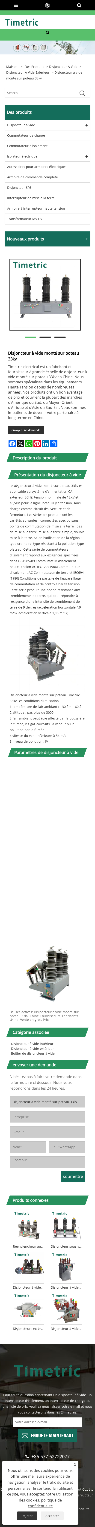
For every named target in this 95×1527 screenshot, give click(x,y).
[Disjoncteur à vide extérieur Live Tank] (66, 1308)
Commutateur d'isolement (27, 146)
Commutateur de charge (26, 135)
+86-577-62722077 (50, 1456)
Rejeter (27, 1516)
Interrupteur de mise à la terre (31, 198)
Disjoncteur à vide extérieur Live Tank (67, 1328)
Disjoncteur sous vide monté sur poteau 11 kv (67, 1246)
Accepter (52, 1516)
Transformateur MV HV (24, 219)
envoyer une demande (26, 430)
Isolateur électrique (22, 156)
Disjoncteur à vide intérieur (32, 1043)
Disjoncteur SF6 (19, 187)
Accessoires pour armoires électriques (36, 166)
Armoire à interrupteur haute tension (36, 208)
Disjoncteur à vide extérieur (28, 72)
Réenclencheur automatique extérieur (29, 1246)
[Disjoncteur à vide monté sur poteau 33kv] (45, 295)
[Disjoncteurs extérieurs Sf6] (28, 1308)
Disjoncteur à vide (63, 66)
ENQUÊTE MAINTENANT (52, 1435)
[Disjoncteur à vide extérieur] (66, 1267)
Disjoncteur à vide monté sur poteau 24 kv (29, 1287)
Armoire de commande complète (32, 177)
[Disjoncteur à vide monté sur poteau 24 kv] (28, 1267)
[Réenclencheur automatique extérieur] (28, 1226)
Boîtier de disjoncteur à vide (33, 1053)
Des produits (34, 66)
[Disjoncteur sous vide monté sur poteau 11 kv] (66, 1226)
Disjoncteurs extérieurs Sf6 (29, 1328)
